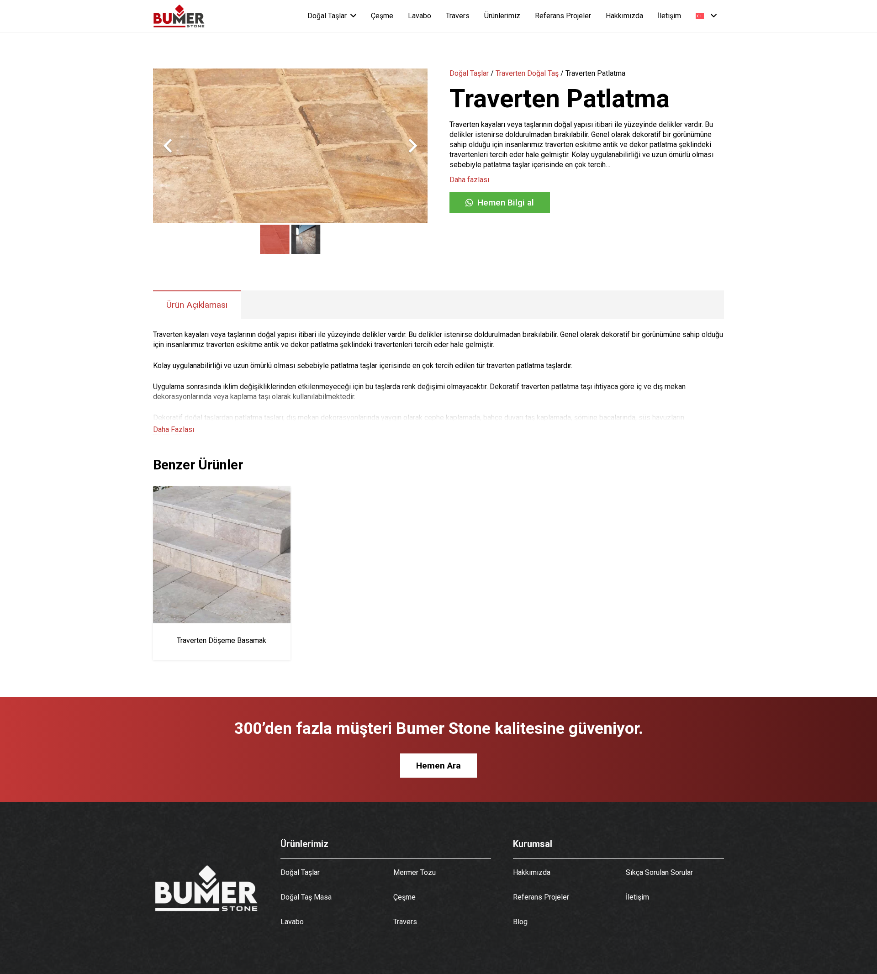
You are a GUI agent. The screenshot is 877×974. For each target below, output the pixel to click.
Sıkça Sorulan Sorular (659, 872)
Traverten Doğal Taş (527, 73)
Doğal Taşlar (469, 73)
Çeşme (404, 897)
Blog (520, 921)
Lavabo (292, 921)
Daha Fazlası (173, 429)
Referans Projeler (541, 897)
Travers (405, 921)
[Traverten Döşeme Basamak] (222, 491)
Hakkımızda (531, 872)
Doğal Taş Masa (306, 897)
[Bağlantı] (179, 16)
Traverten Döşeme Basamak (221, 640)
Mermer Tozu (414, 872)
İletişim (637, 897)
